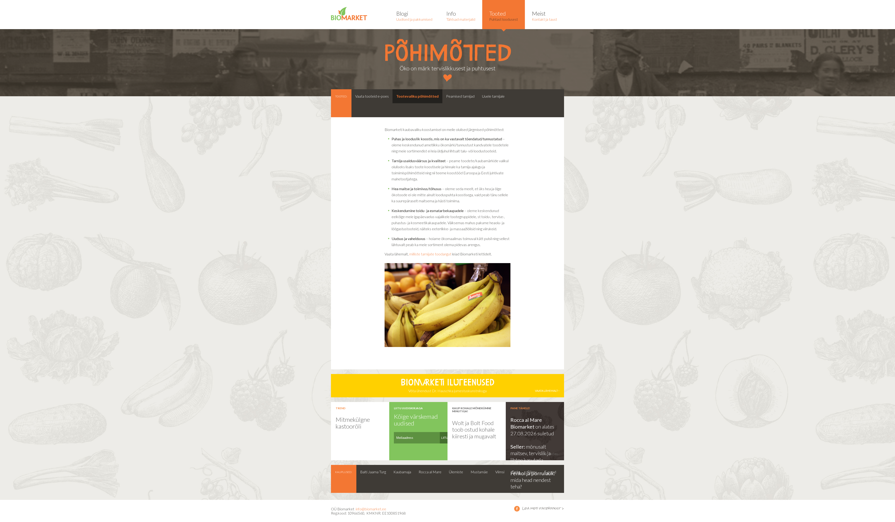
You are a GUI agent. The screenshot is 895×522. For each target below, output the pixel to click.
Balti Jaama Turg (373, 472)
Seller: (518, 446)
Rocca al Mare (430, 472)
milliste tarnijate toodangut (430, 254)
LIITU (444, 438)
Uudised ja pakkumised (414, 15)
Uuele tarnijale (493, 96)
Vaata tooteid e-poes (372, 96)
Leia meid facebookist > (539, 508)
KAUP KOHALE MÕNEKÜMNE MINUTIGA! (471, 409)
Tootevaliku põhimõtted (417, 96)
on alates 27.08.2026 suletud (532, 429)
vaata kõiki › (550, 454)
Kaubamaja (402, 472)
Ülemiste (456, 472)
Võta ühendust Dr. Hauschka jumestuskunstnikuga (479, 386)
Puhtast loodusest (503, 15)
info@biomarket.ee (371, 509)
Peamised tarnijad (460, 96)
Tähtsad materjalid (460, 15)
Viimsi (499, 472)
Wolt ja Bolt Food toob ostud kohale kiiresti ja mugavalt (474, 429)
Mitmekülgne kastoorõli (353, 423)
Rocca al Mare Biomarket (526, 423)
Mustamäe (479, 472)
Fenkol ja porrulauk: (532, 473)
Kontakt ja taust (544, 15)
